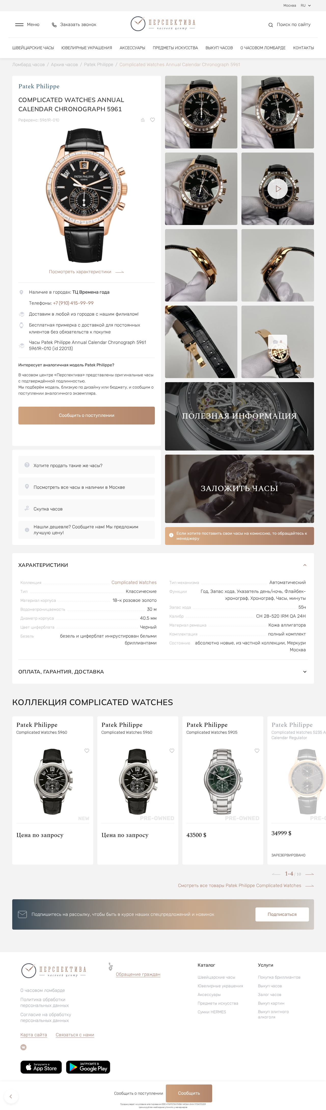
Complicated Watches (134, 582)
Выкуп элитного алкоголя (273, 1014)
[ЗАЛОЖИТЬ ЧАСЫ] (239, 521)
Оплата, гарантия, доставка (61, 671)
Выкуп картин (271, 1003)
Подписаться (282, 914)
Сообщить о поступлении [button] (86, 415)
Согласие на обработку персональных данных (45, 1017)
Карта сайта (33, 1035)
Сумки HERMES (212, 1011)
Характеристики (43, 565)
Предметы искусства (175, 47)
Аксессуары (132, 47)
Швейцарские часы (33, 47)
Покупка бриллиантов (279, 977)
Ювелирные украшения (86, 47)
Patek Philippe (39, 86)
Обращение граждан (138, 974)
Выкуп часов (219, 47)
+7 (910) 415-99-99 (73, 303)
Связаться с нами (75, 1035)
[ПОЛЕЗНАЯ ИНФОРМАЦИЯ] (239, 449)
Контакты (303, 47)
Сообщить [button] (189, 1093)
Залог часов (269, 994)
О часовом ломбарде (263, 47)
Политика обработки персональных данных (44, 1002)
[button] (27, 24)
